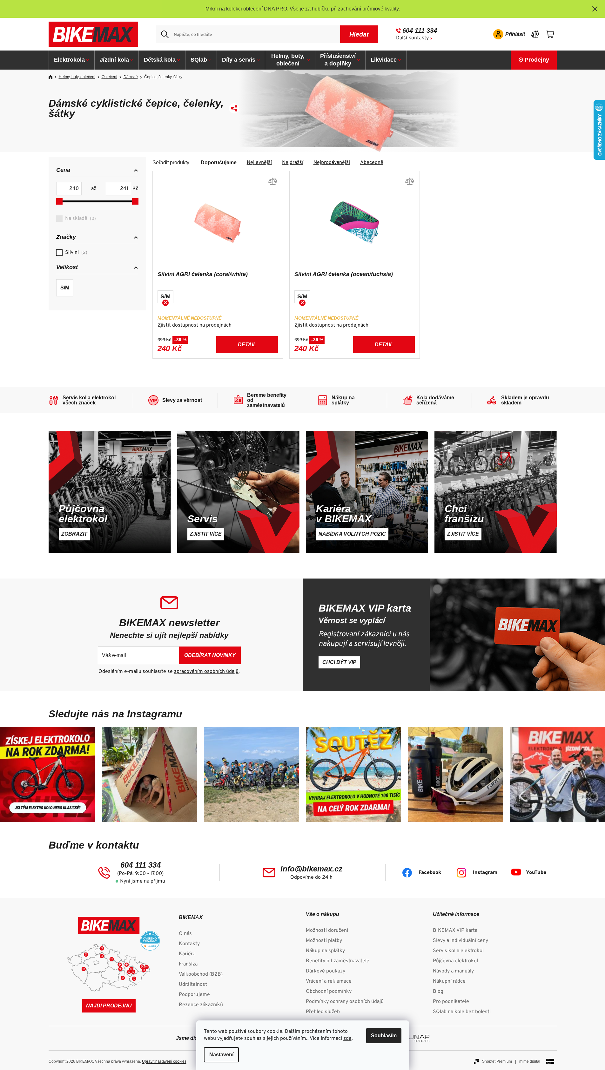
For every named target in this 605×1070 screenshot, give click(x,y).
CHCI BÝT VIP (339, 662)
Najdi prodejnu (109, 1005)
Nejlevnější (259, 162)
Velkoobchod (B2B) (201, 974)
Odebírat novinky (210, 655)
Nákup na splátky (325, 951)
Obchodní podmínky (329, 991)
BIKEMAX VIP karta (455, 930)
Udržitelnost (193, 984)
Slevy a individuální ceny (460, 941)
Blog (438, 991)
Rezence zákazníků (201, 1005)
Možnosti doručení (327, 930)
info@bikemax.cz (311, 868)
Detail (247, 344)
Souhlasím (384, 1035)
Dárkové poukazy (325, 971)
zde (347, 1038)
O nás (185, 934)
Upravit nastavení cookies (164, 1061)
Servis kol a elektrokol (458, 951)
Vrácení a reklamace (329, 981)
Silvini (75, 252)
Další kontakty (412, 38)
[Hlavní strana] (53, 77)
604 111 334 (419, 30)
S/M (64, 287)
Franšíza (188, 964)
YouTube (536, 873)
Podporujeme (194, 995)
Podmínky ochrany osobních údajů (345, 1002)
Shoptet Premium (497, 1061)
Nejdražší (292, 162)
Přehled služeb (323, 1012)
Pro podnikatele (451, 1002)
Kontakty (189, 944)
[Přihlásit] (507, 34)
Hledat (359, 34)
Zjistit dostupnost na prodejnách (195, 325)
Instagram (485, 873)
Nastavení (221, 1054)
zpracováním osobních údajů (206, 671)
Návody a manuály (453, 971)
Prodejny (537, 60)
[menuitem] (72, 60)
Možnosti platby (324, 941)
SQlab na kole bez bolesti (462, 1012)
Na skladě (79, 218)
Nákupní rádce (449, 981)
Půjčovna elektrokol (455, 961)
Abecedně (371, 162)
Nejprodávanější (331, 162)
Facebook (430, 873)
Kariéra (187, 954)
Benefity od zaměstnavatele (337, 961)
